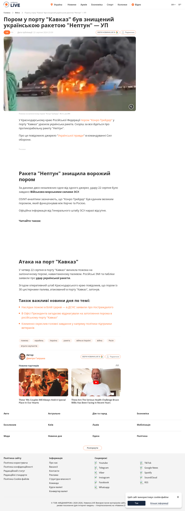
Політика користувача (16, 462)
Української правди (71, 135)
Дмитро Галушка (35, 358)
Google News (151, 467)
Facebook (104, 482)
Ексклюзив (10, 424)
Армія (84, 4)
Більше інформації (159, 503)
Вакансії (53, 466)
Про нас (53, 462)
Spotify (148, 472)
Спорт (110, 4)
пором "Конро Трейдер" (96, 120)
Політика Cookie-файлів (16, 479)
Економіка (97, 4)
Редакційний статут (14, 470)
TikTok (148, 462)
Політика (142, 436)
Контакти (54, 470)
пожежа (24, 340)
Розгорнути (92, 448)
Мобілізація (143, 424)
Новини (72, 4)
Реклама (53, 474)
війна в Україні (84, 340)
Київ (50, 424)
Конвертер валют (58, 491)
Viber (101, 472)
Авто (6, 413)
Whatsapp (104, 487)
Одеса (95, 436)
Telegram (104, 467)
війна (99, 340)
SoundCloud (151, 477)
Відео (138, 4)
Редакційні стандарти (15, 474)
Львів (95, 424)
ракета (67, 340)
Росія (111, 340)
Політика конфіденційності (18, 466)
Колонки (122, 4)
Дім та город (99, 413)
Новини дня (55, 436)
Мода (7, 436)
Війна (17, 13)
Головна (7, 13)
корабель (39, 340)
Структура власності (60, 479)
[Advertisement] (68, 157)
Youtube (103, 462)
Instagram (104, 477)
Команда (54, 483)
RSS (146, 482)
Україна (58, 4)
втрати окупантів (29, 346)
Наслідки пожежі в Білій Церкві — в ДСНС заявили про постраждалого (67, 307)
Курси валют (56, 487)
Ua (172, 4)
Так (136, 503)
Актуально (54, 413)
